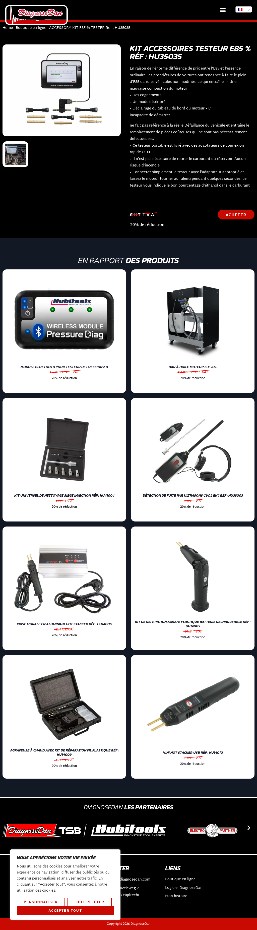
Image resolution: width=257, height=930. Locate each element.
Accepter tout (65, 910)
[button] (223, 10)
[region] (65, 884)
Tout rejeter (89, 902)
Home (8, 28)
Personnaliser (41, 902)
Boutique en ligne (31, 28)
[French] (244, 9)
